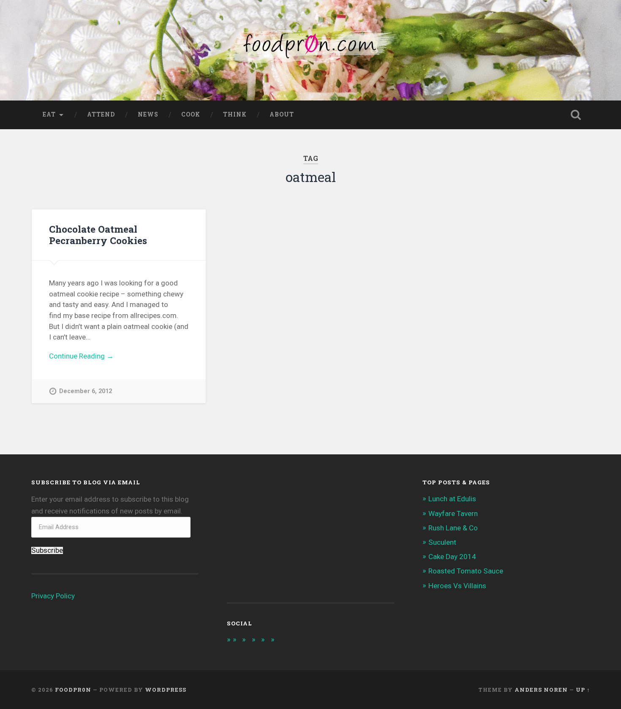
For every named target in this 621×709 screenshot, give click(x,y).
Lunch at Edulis (452, 498)
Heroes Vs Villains (457, 585)
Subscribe (47, 550)
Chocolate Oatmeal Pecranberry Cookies (98, 235)
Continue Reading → (81, 356)
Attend (101, 114)
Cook (190, 114)
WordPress (165, 689)
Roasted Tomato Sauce (465, 571)
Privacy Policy (53, 596)
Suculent (442, 542)
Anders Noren (541, 689)
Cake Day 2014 (452, 556)
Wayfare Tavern (453, 513)
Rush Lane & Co (453, 528)
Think (235, 114)
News (148, 114)
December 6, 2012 (85, 391)
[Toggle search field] (575, 115)
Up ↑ (583, 689)
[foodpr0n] (310, 50)
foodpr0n (73, 689)
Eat (49, 114)
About (282, 114)
